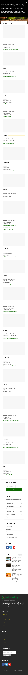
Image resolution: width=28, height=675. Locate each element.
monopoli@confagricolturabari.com (10, 284)
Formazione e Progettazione (12, 508)
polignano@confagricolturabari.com (10, 311)
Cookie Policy (5, 617)
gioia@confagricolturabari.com (9, 225)
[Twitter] (10, 547)
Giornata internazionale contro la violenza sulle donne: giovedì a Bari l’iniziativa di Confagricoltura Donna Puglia (17, 577)
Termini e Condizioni (7, 619)
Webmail (4, 642)
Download (5, 639)
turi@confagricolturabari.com (9, 474)
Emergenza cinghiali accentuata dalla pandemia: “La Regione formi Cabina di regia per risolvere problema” (16, 567)
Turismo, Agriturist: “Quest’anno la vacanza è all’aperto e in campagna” (16, 559)
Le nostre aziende (9, 534)
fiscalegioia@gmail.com (8, 229)
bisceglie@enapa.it (7, 116)
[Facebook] (7, 547)
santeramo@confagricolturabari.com (10, 420)
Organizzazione (9, 516)
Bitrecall (16, 672)
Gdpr (4, 622)
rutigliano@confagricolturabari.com (10, 365)
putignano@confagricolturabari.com (10, 338)
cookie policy (4, 9)
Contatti (4, 625)
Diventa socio (9, 526)
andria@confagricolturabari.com (9, 76)
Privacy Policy (5, 614)
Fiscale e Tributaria (9, 506)
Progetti (7, 531)
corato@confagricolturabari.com (10, 198)
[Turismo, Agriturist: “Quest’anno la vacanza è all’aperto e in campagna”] (8, 559)
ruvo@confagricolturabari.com (9, 393)
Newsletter (5, 636)
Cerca (14, 489)
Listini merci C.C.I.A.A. (10, 511)
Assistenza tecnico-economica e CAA (13, 499)
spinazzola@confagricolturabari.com (10, 447)
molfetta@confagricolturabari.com (10, 256)
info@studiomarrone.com (8, 143)
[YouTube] (14, 547)
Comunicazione (9, 503)
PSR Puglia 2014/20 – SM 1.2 (11, 537)
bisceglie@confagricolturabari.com (10, 103)
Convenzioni (8, 529)
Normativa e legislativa (10, 514)
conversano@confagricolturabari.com (11, 170)
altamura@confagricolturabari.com (10, 49)
